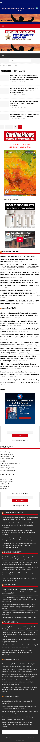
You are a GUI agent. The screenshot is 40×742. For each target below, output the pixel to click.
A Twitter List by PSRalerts (9, 200)
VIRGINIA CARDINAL (11, 585)
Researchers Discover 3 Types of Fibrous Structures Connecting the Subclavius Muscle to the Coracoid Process (18, 724)
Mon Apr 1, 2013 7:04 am (18, 118)
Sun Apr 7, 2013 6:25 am (18, 81)
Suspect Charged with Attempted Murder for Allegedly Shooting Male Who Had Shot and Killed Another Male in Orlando (19, 634)
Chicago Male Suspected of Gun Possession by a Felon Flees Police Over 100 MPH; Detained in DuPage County (19, 366)
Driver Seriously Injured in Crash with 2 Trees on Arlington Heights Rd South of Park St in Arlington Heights (19, 323)
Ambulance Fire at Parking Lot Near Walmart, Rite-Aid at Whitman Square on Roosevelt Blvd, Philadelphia (24, 77)
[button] (3, 25)
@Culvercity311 (5, 484)
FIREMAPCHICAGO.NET (11, 252)
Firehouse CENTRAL (7, 459)
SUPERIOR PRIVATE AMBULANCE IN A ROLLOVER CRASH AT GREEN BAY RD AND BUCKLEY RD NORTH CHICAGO (18, 259)
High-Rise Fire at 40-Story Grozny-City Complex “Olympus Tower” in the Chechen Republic (24, 90)
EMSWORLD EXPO (6, 454)
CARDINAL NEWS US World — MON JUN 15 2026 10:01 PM (19, 617)
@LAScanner (4, 486)
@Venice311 (4, 488)
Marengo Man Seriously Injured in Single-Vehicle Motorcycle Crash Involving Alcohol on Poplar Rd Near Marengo (18, 358)
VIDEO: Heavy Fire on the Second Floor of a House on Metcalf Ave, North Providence (24, 103)
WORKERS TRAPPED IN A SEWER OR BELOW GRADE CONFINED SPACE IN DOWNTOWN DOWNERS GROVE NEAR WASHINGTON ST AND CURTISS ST (18, 293)
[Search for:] (20, 60)
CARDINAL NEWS (9, 308)
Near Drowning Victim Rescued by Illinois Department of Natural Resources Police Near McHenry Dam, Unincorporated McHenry (19, 545)
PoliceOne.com (5, 466)
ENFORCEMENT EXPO (7, 456)
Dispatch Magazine (6, 452)
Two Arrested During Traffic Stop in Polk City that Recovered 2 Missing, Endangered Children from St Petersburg (18, 652)
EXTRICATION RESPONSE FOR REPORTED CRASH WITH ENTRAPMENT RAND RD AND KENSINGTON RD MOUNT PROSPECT (19, 275)
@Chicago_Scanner (6, 482)
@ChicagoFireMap (6, 479)
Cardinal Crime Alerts (13, 552)
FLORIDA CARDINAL (11, 622)
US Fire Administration (7, 470)
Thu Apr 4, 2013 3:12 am (18, 94)
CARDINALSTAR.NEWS (11, 659)
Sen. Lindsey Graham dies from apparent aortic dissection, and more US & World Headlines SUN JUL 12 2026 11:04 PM (19, 599)
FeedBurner (24, 440)
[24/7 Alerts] (4, 78)
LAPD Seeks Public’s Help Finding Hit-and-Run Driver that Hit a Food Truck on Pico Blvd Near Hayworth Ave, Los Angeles (19, 689)
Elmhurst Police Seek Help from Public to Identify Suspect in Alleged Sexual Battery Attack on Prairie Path (19, 315)
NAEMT (3, 461)
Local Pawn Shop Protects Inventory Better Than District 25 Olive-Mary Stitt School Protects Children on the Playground (19, 350)
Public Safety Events (7, 468)
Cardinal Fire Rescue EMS (14, 513)
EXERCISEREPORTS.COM (12, 696)
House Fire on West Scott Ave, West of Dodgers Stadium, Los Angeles (24, 115)
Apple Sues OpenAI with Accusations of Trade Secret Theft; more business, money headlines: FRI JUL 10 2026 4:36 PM (19, 607)
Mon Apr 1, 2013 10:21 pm (19, 107)
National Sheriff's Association (10, 463)
